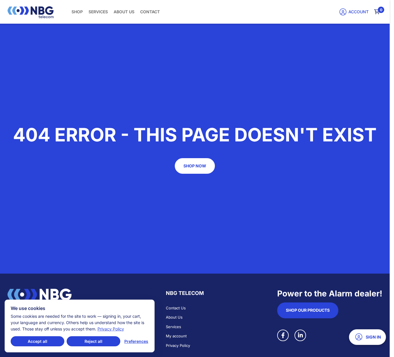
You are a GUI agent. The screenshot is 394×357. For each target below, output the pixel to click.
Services (98, 11)
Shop (77, 11)
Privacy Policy (178, 345)
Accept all (37, 341)
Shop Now (194, 165)
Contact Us (176, 308)
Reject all (93, 341)
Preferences (136, 341)
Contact (150, 11)
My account (176, 336)
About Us (124, 11)
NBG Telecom (185, 293)
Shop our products (308, 310)
